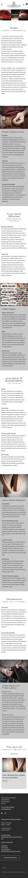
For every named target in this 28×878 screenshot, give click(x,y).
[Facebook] (3, 813)
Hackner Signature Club (7, 842)
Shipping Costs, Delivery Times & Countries (11, 837)
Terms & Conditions (5, 849)
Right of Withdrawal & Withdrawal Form (10, 851)
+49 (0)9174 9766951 (9, 807)
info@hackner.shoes (6, 809)
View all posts (13, 754)
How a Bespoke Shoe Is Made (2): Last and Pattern (13, 776)
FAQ (2, 839)
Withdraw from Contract (10, 858)
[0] (26, 4)
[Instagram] (6, 813)
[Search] (23, 4)
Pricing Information (6, 835)
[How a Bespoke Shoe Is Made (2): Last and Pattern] (14, 765)
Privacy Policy (4, 847)
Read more (5, 780)
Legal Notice (4, 846)
